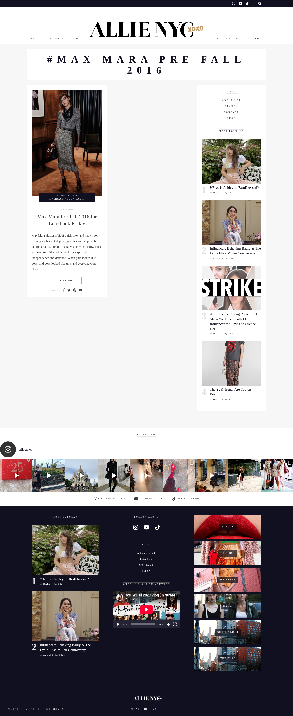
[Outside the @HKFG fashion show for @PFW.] (244, 475)
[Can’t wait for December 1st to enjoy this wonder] (16, 475)
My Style (56, 38)
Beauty (76, 38)
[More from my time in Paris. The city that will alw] (81, 475)
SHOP (214, 38)
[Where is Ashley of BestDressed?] (231, 161)
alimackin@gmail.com (68, 199)
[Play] (118, 624)
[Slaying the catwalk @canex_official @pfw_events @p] (211, 475)
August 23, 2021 (224, 258)
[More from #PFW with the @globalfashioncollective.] (146, 475)
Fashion (36, 38)
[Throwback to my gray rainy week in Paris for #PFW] (114, 475)
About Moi (234, 38)
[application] (146, 609)
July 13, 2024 (222, 399)
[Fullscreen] (175, 624)
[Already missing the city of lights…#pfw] (179, 475)
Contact (255, 38)
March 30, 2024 (223, 193)
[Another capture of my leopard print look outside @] (277, 475)
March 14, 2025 (223, 334)
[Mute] (168, 624)
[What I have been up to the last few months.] (48, 475)
